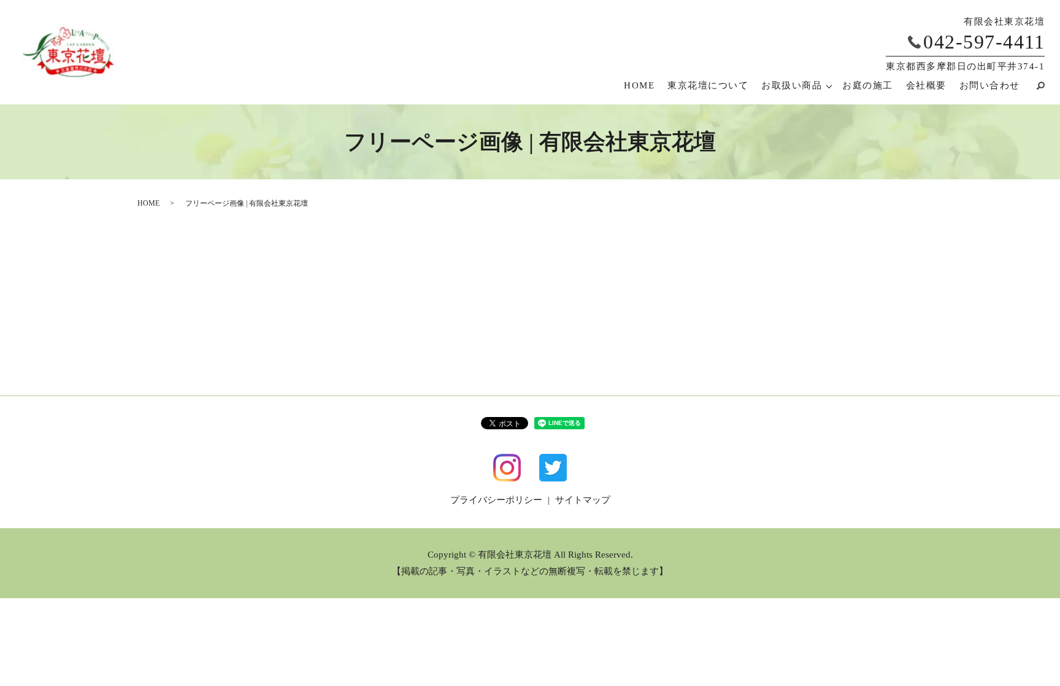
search (1035, 85)
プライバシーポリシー (496, 500)
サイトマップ (582, 500)
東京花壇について (707, 85)
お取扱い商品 (791, 85)
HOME (639, 85)
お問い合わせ (989, 85)
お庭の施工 (867, 85)
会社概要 (926, 85)
